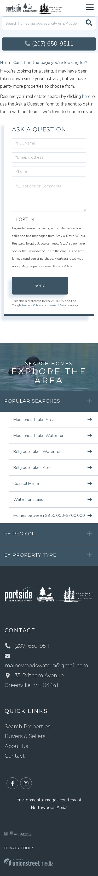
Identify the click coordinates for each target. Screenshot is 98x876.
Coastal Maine (26, 483)
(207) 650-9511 (52, 44)
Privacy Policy (62, 266)
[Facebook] (12, 783)
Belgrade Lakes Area (32, 467)
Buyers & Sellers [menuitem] (25, 736)
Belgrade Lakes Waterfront (38, 451)
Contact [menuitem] (15, 756)
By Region (18, 534)
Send (40, 285)
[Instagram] (26, 783)
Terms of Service (58, 305)
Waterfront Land (28, 499)
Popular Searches (32, 401)
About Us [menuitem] (16, 746)
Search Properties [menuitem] (27, 726)
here (86, 96)
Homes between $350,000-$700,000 (49, 515)
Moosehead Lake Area (33, 420)
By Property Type (30, 555)
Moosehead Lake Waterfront (39, 436)
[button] (89, 23)
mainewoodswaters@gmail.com (46, 665)
